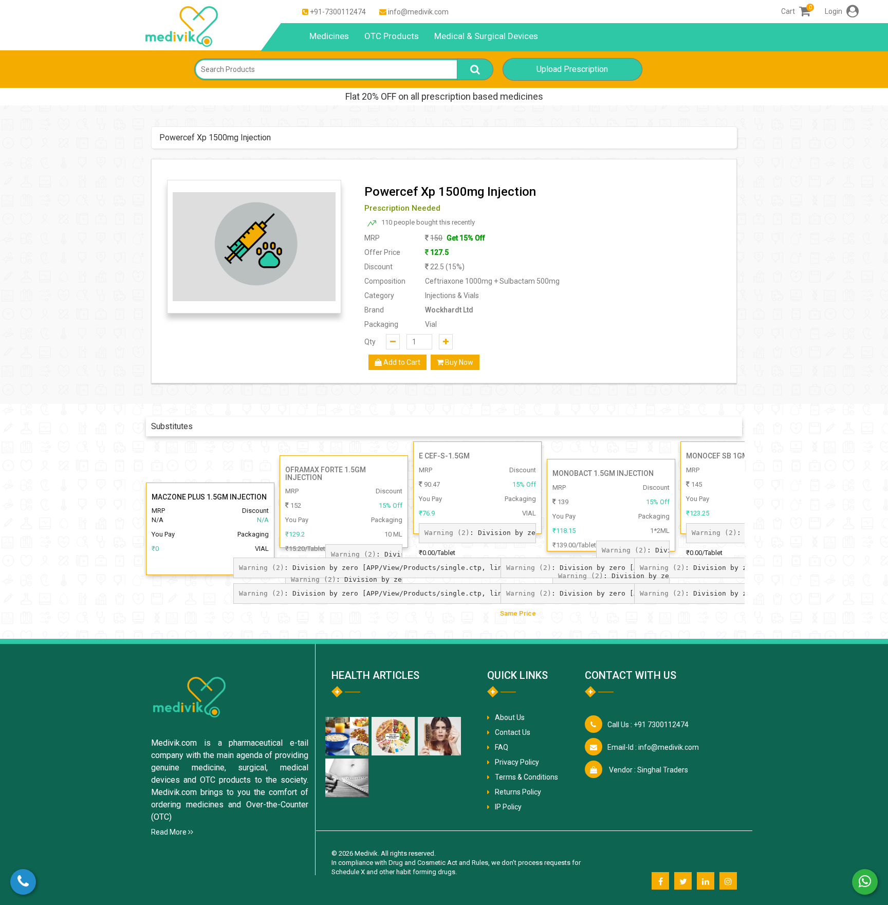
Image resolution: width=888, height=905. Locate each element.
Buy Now (458, 362)
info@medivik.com (418, 12)
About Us (510, 717)
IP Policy (508, 807)
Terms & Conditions (526, 777)
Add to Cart (401, 362)
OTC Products (391, 36)
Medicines (329, 36)
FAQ (501, 747)
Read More (169, 832)
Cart (795, 11)
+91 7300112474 (648, 725)
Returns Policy (518, 792)
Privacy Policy (517, 762)
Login (834, 11)
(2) (353, 554)
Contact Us (512, 732)
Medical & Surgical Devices (486, 36)
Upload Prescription (572, 69)
